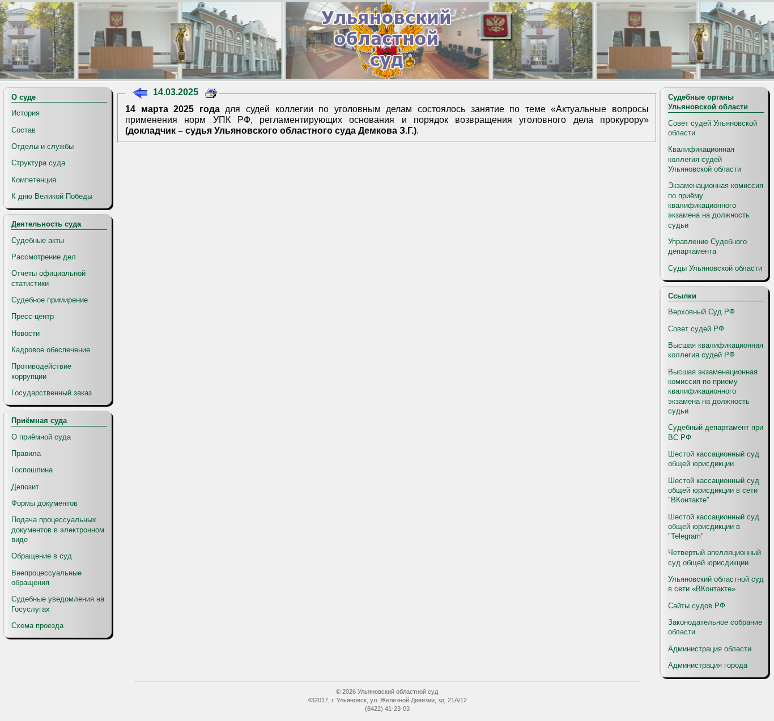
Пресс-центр (32, 316)
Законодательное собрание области (715, 627)
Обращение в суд (41, 556)
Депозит (25, 487)
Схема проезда (37, 625)
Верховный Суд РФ (701, 312)
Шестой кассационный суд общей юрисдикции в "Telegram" (713, 527)
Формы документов (44, 503)
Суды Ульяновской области (715, 268)
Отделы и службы (42, 146)
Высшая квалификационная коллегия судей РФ (715, 350)
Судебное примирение (49, 300)
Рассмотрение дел (43, 257)
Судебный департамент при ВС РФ (715, 432)
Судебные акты (37, 240)
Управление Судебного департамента (707, 246)
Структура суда (38, 163)
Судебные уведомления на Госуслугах (57, 604)
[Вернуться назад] (139, 94)
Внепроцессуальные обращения (46, 578)
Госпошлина (32, 470)
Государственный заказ (51, 393)
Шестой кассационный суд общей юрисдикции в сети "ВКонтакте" (713, 490)
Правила (26, 453)
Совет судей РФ (696, 329)
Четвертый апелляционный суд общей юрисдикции (714, 557)
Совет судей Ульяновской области (712, 128)
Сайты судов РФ (696, 605)
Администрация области (709, 649)
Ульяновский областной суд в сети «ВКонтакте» (716, 584)
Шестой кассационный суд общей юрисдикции (713, 459)
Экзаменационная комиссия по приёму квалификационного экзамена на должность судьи (715, 205)
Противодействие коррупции (41, 371)
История (25, 113)
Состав (23, 130)
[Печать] (211, 94)
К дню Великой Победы (51, 196)
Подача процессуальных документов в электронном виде (57, 529)
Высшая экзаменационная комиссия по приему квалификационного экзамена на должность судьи (713, 391)
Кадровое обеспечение (50, 349)
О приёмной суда (41, 437)
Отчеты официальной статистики (48, 278)
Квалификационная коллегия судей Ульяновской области (704, 159)
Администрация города (707, 665)
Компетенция (33, 180)
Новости (25, 333)
